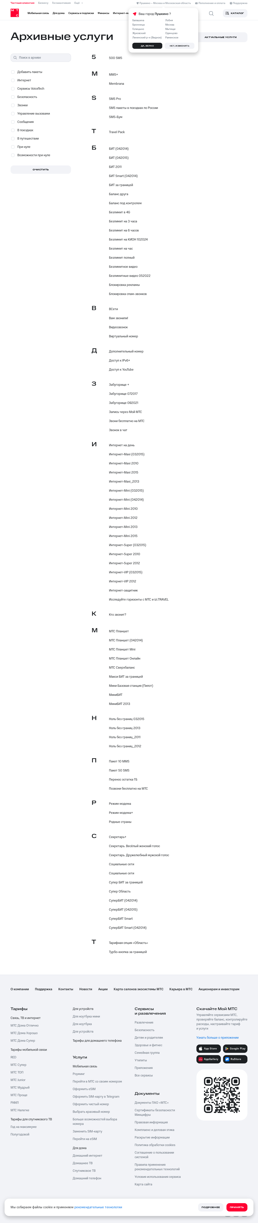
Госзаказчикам (61, 3)
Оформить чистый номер (91, 1104)
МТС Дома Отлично (25, 1025)
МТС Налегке (20, 1110)
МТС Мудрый (20, 1087)
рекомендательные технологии (98, 1207)
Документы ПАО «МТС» (152, 1102)
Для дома (80, 1148)
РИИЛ (15, 1102)
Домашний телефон (87, 1178)
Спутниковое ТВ (84, 1171)
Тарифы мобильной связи (29, 1050)
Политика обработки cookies (155, 1145)
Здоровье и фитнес (148, 1045)
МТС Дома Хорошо (24, 1033)
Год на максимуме (24, 1127)
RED (13, 1057)
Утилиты (141, 1060)
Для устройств (83, 1009)
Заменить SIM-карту (87, 1131)
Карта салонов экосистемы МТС (138, 989)
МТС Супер (18, 1065)
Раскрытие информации (152, 1137)
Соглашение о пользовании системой (154, 1154)
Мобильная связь (85, 1066)
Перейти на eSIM (85, 1139)
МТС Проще (19, 1095)
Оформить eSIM (84, 1089)
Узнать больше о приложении (217, 1037)
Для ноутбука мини (86, 1016)
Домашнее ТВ (83, 1163)
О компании (20, 989)
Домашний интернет (87, 1155)
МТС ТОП (17, 1072)
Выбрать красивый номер (91, 1112)
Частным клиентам (22, 3)
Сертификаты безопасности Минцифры (155, 1112)
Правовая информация (151, 1122)
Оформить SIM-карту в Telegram (96, 1096)
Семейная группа (147, 1053)
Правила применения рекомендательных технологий (157, 1167)
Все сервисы (144, 1075)
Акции (103, 989)
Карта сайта (143, 1184)
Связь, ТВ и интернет (26, 1018)
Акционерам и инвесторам (219, 989)
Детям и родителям (149, 1037)
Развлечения (144, 1022)
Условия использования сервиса (158, 1177)
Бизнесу (43, 3)
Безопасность (144, 1030)
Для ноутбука (82, 1024)
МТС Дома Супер (23, 1040)
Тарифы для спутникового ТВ (31, 1119)
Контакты (65, 989)
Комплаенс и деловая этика (154, 1130)
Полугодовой (20, 1134)
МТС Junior (18, 1080)
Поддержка (43, 989)
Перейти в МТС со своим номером (97, 1081)
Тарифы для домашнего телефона (97, 1040)
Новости (85, 989)
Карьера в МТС (180, 989)
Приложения (144, 1068)
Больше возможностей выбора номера (95, 1121)
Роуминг (79, 1074)
